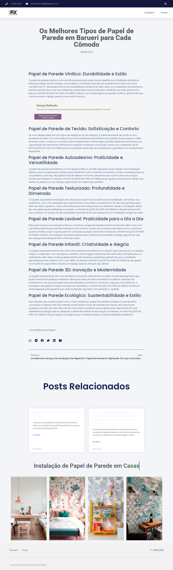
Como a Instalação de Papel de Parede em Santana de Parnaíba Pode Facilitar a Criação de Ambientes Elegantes (116, 418)
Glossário (149, 12)
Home (164, 12)
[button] (165, 4)
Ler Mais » (37, 435)
